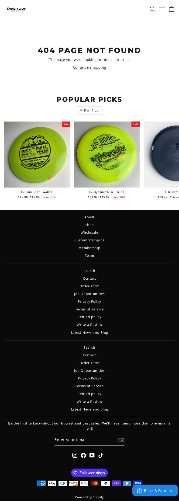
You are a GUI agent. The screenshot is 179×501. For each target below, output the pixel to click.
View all (89, 110)
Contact (89, 278)
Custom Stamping (89, 240)
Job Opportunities (89, 294)
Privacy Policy (89, 301)
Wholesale (89, 232)
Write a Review (89, 324)
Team (89, 255)
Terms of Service (89, 309)
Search (89, 270)
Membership (89, 248)
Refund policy (89, 317)
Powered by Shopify (89, 497)
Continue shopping (89, 67)
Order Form (89, 286)
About (89, 217)
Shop (89, 225)
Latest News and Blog (89, 332)
